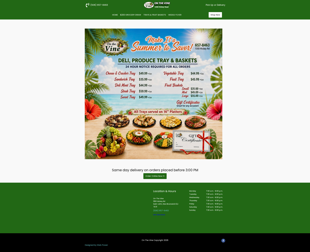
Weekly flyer (174, 14)
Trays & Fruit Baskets (154, 14)
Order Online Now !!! (155, 176)
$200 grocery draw (130, 14)
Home (115, 14)
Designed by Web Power (96, 245)
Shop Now (215, 14)
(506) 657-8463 (161, 210)
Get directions (159, 215)
